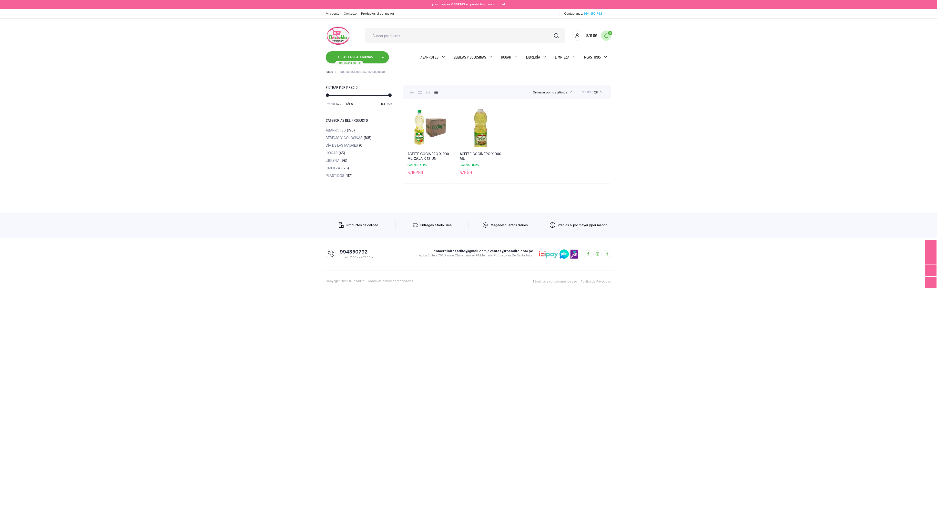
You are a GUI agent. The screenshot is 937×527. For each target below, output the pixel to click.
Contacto (350, 13)
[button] (448, 123)
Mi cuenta (332, 13)
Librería (533, 57)
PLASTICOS (592, 57)
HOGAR (506, 57)
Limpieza (562, 57)
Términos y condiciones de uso (554, 281)
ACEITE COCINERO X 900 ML (480, 156)
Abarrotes (429, 57)
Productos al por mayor (377, 13)
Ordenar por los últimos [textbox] (550, 92)
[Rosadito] (338, 35)
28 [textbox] (596, 92)
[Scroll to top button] (926, 516)
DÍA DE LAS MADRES (342, 145)
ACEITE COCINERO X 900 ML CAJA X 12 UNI (428, 156)
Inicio (329, 72)
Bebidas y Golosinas (469, 57)
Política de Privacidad (596, 281)
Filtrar (385, 104)
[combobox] (552, 92)
